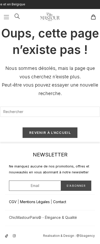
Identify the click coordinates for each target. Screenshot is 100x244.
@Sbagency (85, 236)
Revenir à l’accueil (50, 132)
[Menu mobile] (7, 17)
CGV (13, 202)
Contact (59, 202)
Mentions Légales (35, 202)
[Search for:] (15, 17)
